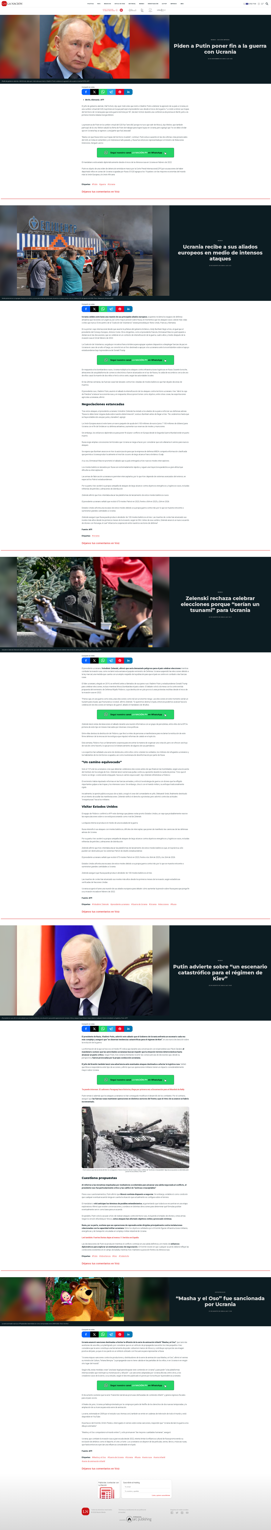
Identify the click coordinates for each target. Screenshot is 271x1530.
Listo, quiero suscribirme (161, 1495)
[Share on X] (94, 92)
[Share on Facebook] (86, 92)
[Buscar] (267, 3)
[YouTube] (187, 1512)
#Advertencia (105, 1256)
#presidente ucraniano (119, 904)
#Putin (94, 184)
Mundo (220, 240)
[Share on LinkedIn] (128, 92)
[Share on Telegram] (111, 92)
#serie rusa (147, 1457)
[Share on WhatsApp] (103, 92)
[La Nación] (12, 3)
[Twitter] (177, 1512)
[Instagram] (182, 1512)
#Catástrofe (124, 1256)
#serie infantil (159, 1457)
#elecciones (163, 904)
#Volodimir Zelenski (100, 904)
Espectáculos (220, 1292)
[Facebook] (172, 1512)
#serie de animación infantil (93, 1461)
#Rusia (173, 904)
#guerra (102, 184)
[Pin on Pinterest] (120, 92)
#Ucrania (111, 184)
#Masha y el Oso (99, 1457)
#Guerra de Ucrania (139, 904)
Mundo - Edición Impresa (220, 39)
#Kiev (114, 1256)
